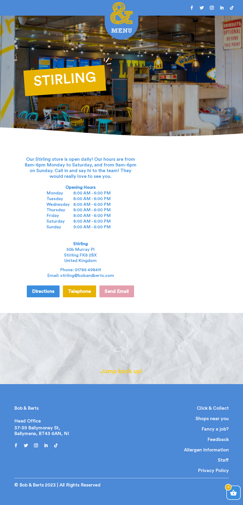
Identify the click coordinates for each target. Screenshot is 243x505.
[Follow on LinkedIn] (222, 8)
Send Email (117, 291)
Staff (223, 460)
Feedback (218, 439)
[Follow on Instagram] (212, 8)
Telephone (79, 291)
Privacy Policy (213, 470)
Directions (43, 291)
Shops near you (212, 418)
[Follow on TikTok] (232, 8)
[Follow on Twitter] (202, 8)
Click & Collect (213, 408)
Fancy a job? (215, 429)
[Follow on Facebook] (192, 8)
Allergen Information (206, 450)
